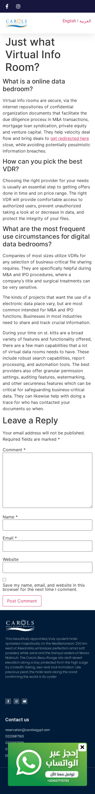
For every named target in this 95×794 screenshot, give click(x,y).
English (69, 20)
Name (10, 517)
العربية (85, 20)
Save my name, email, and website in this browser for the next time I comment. (44, 587)
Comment (14, 450)
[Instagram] (16, 701)
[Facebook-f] (8, 701)
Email (10, 538)
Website (10, 559)
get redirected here (69, 138)
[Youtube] (24, 701)
